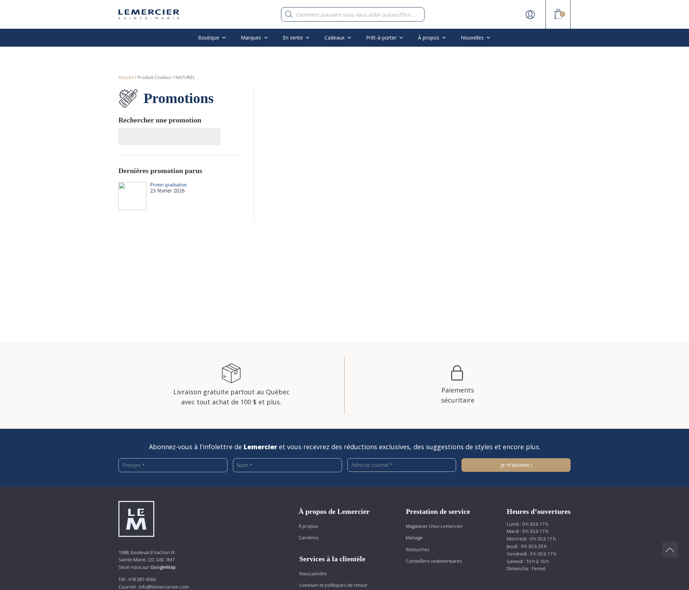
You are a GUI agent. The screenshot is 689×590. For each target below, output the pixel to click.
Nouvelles (472, 37)
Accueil (125, 77)
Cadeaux (334, 37)
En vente (293, 37)
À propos (308, 526)
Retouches (417, 549)
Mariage (414, 537)
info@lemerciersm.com (164, 587)
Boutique (208, 37)
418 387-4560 (142, 579)
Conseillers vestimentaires (434, 561)
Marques (251, 37)
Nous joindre (313, 573)
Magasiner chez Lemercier (434, 526)
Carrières (308, 537)
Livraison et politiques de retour (333, 585)
